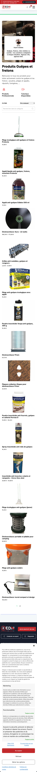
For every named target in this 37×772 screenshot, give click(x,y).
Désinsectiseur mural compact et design (18, 597)
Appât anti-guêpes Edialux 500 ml (15, 202)
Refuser (18, 756)
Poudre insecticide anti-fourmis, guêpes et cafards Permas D (18, 416)
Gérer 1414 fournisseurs (10, 744)
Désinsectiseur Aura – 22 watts (14, 232)
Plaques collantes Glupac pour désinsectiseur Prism (14, 385)
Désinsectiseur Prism (10, 355)
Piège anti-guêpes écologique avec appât (16, 293)
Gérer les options (18, 762)
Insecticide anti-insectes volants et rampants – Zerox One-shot (16, 477)
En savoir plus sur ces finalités (26, 744)
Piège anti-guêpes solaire (12, 568)
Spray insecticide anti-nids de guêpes (17, 447)
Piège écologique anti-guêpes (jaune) (17, 507)
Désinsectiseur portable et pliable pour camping (17, 538)
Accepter (18, 751)
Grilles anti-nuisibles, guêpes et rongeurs (15, 262)
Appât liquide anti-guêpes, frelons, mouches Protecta (16, 172)
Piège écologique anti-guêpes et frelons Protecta (18, 141)
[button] (34, 646)
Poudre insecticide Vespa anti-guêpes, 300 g (17, 325)
